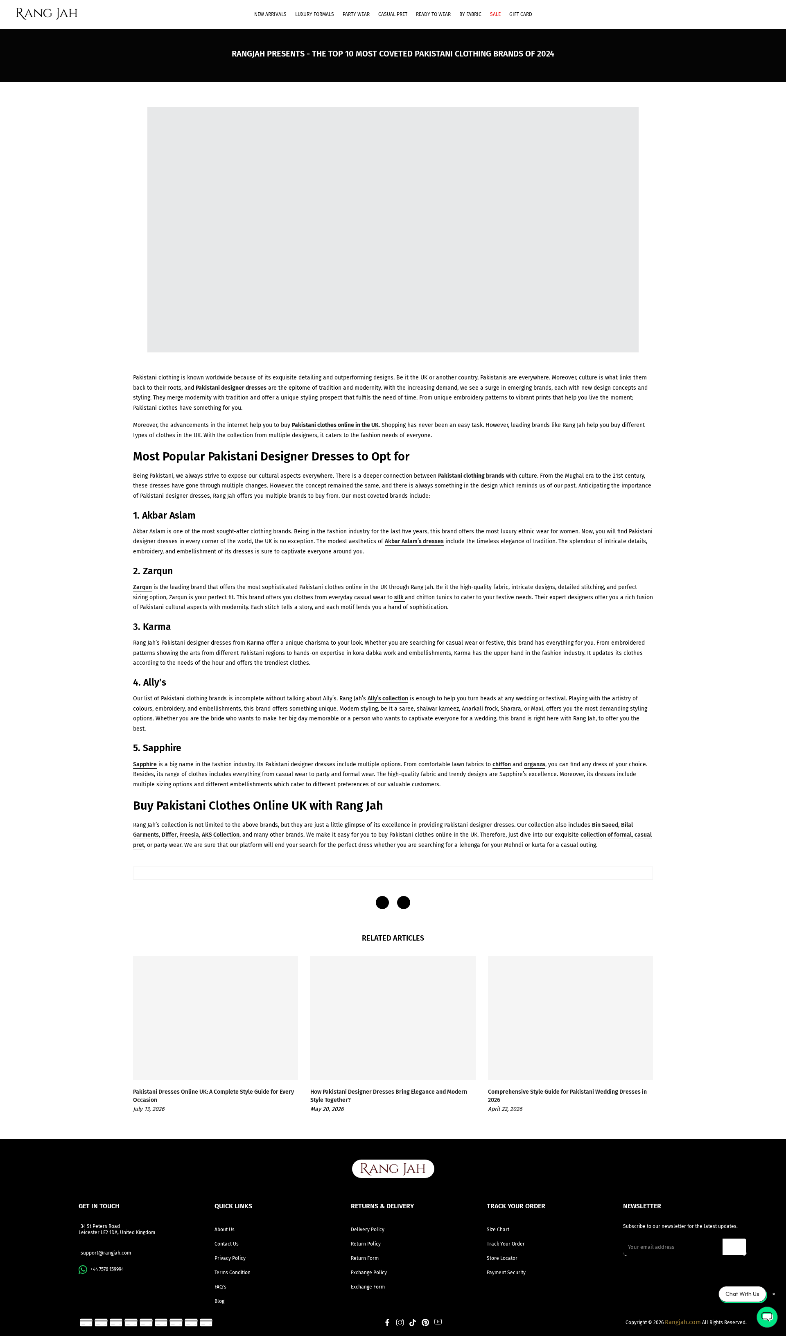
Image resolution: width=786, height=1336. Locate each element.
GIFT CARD (520, 14)
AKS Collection (220, 834)
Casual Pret (392, 14)
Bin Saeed (605, 824)
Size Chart (498, 1229)
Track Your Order (506, 1244)
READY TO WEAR (433, 14)
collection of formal (606, 834)
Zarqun (142, 587)
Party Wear (356, 14)
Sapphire (145, 764)
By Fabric (470, 14)
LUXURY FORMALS (314, 14)
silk (399, 597)
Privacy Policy (230, 1258)
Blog (219, 1301)
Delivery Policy (367, 1229)
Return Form (365, 1258)
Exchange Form (368, 1287)
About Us (225, 1229)
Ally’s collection (388, 698)
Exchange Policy (369, 1272)
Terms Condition (233, 1272)
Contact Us (227, 1244)
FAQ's (220, 1287)
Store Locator (502, 1258)
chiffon (501, 764)
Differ (169, 834)
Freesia (188, 834)
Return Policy (366, 1244)
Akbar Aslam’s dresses (414, 541)
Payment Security (506, 1272)
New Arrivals (270, 14)
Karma (255, 642)
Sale (495, 14)
